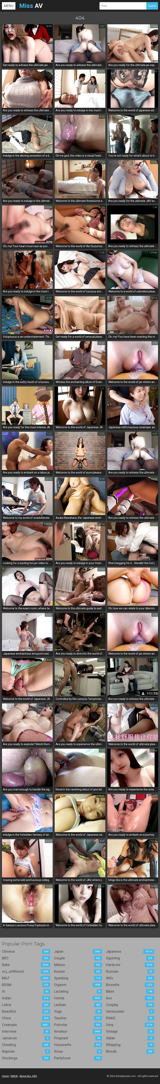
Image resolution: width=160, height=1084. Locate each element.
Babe (25, 965)
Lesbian (77, 1005)
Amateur (77, 1031)
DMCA (14, 1076)
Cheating (25, 1045)
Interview (25, 1031)
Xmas (77, 1051)
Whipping (129, 1045)
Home (5, 1076)
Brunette (129, 985)
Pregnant (77, 1038)
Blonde (129, 1051)
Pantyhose (77, 1058)
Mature (77, 965)
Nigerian (25, 1051)
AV (31, 5)
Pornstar (77, 1025)
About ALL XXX (28, 1076)
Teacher (77, 1018)
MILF (25, 978)
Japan (77, 951)
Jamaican (25, 1038)
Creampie (25, 1025)
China (25, 1018)
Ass (129, 998)
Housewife (77, 1045)
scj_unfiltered (25, 971)
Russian (129, 971)
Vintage (129, 1031)
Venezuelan (129, 1011)
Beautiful (25, 1011)
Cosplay (129, 1005)
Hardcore (129, 965)
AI (25, 991)
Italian (129, 1038)
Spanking (77, 978)
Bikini (129, 991)
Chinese (25, 951)
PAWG (129, 1018)
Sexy (129, 1025)
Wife (129, 978)
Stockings (25, 1058)
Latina (25, 1005)
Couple (77, 958)
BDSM (25, 985)
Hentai (77, 998)
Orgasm (77, 985)
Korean (77, 971)
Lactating (77, 991)
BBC (25, 958)
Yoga (77, 1011)
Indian (25, 998)
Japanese (129, 951)
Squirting (129, 958)
